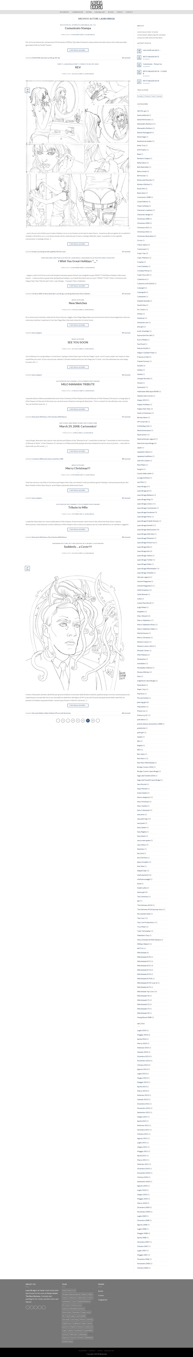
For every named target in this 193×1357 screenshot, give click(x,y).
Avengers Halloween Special (71, 1294)
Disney (139, 314)
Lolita (139, 599)
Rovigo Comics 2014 (145, 767)
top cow (73, 1338)
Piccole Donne (142, 698)
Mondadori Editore (144, 668)
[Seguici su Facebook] (154, 5)
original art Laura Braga (146, 681)
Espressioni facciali (144, 335)
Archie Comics (67, 1290)
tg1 (94, 25)
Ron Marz (141, 758)
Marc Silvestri (142, 616)
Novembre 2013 (143, 1060)
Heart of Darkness (144, 413)
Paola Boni (141, 685)
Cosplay (140, 262)
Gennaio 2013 (142, 1099)
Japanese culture (143, 452)
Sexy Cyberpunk (143, 810)
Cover (74, 1301)
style (153, 96)
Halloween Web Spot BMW (148, 391)
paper (84, 1323)
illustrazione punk (144, 430)
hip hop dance (142, 417)
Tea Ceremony (142, 896)
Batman (84, 1294)
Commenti (126, 58)
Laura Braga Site (143, 547)
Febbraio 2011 (143, 1164)
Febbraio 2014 (143, 1048)
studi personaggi (143, 879)
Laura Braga (107, 18)
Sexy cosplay (142, 806)
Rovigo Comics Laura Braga (147, 771)
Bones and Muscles (144, 180)
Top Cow (140, 918)
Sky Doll (140, 853)
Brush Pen (141, 188)
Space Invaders (143, 862)
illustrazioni (61, 381)
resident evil (88, 1327)
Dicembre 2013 (143, 1056)
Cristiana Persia (143, 271)
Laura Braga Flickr (144, 516)
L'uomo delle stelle (144, 473)
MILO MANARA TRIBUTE (78, 384)
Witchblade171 (143, 1000)
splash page (82, 1334)
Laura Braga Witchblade (146, 568)
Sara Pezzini (141, 784)
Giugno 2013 (142, 1078)
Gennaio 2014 (142, 1052)
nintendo (89, 1319)
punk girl (140, 732)
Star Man (140, 866)
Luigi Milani (141, 607)
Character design (143, 214)
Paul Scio (140, 694)
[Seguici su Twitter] (160, 5)
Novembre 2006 (143, 1263)
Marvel (82, 1319)
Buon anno (141, 193)
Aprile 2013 (141, 1086)
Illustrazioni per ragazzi (146, 439)
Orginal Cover (67, 1323)
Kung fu (140, 469)
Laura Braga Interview (145, 534)
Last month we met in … (152, 50)
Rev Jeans (95, 64)
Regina (139, 745)
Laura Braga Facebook (146, 512)
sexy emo (140, 814)
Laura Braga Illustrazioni (91, 258)
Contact (129, 12)
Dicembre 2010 (143, 1168)
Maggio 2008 (142, 1233)
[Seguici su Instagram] (157, 5)
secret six (65, 1334)
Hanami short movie (145, 396)
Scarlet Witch (88, 1330)
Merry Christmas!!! (77, 468)
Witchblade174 (143, 1013)
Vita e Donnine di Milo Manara (88, 381)
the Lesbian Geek (143, 914)
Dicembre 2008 (143, 1220)
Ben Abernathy (143, 167)
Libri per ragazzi (143, 577)
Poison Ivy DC (142, 715)
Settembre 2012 (143, 1112)
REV (90, 64)
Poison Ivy (141, 711)
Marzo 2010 (142, 1203)
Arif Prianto (141, 150)
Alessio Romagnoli (144, 132)
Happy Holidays (143, 404)
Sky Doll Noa (142, 857)
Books (111, 12)
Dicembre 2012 (143, 1104)
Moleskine (141, 659)
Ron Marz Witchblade (145, 763)
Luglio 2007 (141, 1250)
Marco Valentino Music (146, 624)
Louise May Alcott (144, 603)
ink (63, 1316)
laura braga (74, 1319)
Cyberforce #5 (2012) (145, 283)
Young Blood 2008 (144, 1017)
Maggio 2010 (142, 1199)
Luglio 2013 (141, 1073)
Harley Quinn (67, 1312)
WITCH (140, 948)
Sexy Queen (141, 827)
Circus (139, 240)
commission (66, 1301)
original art (76, 1323)
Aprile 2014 (141, 1039)
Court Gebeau (142, 266)
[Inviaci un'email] (163, 5)
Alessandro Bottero (60, 543)
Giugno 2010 (142, 1194)
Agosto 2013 (142, 1069)
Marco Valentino (108, 258)
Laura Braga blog (143, 499)
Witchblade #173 (144, 970)
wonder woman (67, 1341)
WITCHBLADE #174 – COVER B (155, 72)
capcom (65, 1298)
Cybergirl (141, 288)
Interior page (70, 1316)
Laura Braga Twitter (145, 560)
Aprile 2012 (141, 1121)
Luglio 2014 (141, 1030)
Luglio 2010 (141, 1190)
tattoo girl (141, 892)
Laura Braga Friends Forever (148, 521)
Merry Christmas (143, 637)
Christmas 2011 (143, 227)
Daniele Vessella (143, 301)
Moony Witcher (143, 672)
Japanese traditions (144, 456)
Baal (139, 154)
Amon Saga (141, 137)
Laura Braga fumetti (72, 64)
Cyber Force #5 (143, 275)
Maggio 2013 (142, 1082)
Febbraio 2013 (143, 1095)
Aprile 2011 (141, 1155)
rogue (64, 1330)
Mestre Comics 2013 (145, 646)
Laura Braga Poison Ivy (146, 542)
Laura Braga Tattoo (144, 555)
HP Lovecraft (88, 543)
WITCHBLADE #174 (151, 81)
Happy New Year (143, 409)
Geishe (139, 374)
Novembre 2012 (143, 1108)
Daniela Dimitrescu (84, 1301)
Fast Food (141, 344)
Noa (139, 676)
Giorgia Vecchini (143, 378)
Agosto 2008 (142, 1225)
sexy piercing (142, 819)
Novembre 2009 (143, 1212)
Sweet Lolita (142, 888)
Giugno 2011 (142, 1147)
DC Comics (66, 1305)
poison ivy (66, 1327)
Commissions (77, 12)
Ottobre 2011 (142, 1134)
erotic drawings (143, 331)
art (74, 1290)
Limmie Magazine (144, 581)
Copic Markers (143, 258)
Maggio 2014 (142, 1035)
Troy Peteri (141, 927)
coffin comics (82, 1298)
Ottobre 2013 (142, 1065)
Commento (146, 66)
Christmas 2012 (143, 232)
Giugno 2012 (142, 1117)
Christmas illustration (61, 258)
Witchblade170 (143, 996)
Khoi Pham (141, 465)
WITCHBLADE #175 (151, 56)
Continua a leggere (78, 50)
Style (139, 883)
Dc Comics (141, 309)
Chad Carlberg (142, 206)
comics (90, 1298)
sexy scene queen (143, 840)
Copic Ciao (141, 253)
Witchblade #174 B (144, 978)
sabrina (70, 1330)
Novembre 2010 (143, 1173)
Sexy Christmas (143, 801)
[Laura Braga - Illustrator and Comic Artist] (96, 5)
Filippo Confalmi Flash (145, 353)
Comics (120, 12)
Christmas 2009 (143, 223)
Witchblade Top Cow (145, 991)
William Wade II (143, 944)
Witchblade (141, 952)
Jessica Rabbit (81, 1316)
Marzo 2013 (142, 1091)
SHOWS (89, 12)
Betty (90, 1294)
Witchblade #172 (144, 965)
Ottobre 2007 (142, 1246)
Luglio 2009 (141, 1216)
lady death (66, 1319)
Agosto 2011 (142, 1138)
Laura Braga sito (143, 551)
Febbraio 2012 (143, 1125)
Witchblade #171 (144, 961)
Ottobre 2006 (142, 1268)
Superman (66, 1338)
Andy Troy (141, 145)
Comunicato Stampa (78, 28)
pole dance (141, 719)
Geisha (139, 370)
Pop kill (73, 1327)
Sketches (140, 849)
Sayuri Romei (142, 788)
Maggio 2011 (142, 1151)
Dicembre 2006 (143, 1259)
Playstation (141, 707)
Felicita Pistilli (65, 25)
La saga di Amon (143, 478)
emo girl (140, 327)
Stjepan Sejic (142, 870)
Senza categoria (78, 300)
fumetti (60, 64)
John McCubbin (143, 460)
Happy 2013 (142, 400)
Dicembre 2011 (143, 1130)
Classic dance (142, 245)
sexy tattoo (141, 845)
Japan (139, 447)
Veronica (80, 1338)
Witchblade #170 (144, 957)
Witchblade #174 (144, 974)
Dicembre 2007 (143, 1242)
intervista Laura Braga (80, 25)
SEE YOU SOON (78, 342)
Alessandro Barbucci (145, 124)
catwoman (72, 1298)
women (159, 96)
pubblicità (84, 64)
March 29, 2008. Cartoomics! (77, 426)
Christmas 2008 (46, 258)
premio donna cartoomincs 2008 (84, 423)
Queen (139, 737)
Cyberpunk (141, 296)
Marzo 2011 (142, 1160)
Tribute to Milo (78, 507)
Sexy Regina (141, 832)
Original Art (99, 12)
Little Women (142, 594)
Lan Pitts (140, 482)
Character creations (144, 210)
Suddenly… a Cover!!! (78, 546)
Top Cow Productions (145, 922)
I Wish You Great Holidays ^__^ (78, 261)
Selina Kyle (73, 1334)
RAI (91, 25)
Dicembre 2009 (143, 1207)
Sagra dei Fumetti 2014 (146, 776)
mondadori (141, 663)
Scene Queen (142, 793)
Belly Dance (141, 163)
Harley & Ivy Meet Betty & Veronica (73, 1309)
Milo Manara (72, 381)
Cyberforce (141, 279)
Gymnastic (141, 387)
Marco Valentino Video (146, 629)
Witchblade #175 (144, 987)
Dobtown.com (142, 322)
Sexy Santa (141, 836)
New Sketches (78, 303)
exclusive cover (76, 1305)
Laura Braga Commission (146, 508)
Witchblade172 (143, 1004)
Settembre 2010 (143, 1181)
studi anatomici (143, 875)
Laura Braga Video (144, 564)
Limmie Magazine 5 (144, 586)
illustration (76, 1312)
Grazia (139, 383)
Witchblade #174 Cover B (147, 983)
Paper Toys (141, 689)
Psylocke (80, 1327)
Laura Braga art (143, 491)
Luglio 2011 (141, 1142)
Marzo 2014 (142, 1043)
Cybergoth (141, 292)
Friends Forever (143, 361)
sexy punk (141, 823)
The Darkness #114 (144, 905)
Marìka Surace (142, 633)
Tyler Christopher (144, 931)
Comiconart (141, 249)
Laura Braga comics (144, 504)
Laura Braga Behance (145, 495)
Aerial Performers (144, 119)
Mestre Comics (143, 642)
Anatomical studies (144, 141)
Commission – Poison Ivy (152, 64)
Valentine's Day (143, 935)
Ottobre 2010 (142, 1177)
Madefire (140, 611)
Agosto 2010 (142, 1186)
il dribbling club (143, 426)
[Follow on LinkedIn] (166, 5)
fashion (147, 96)
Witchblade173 (143, 1009)
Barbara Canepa (143, 158)
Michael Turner (143, 650)
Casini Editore (142, 201)
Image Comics (86, 1312)
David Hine (141, 305)
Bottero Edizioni (75, 543)
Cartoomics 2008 (65, 423)
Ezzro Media (142, 340)
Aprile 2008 (141, 1237)
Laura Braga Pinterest (145, 538)
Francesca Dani (143, 357)
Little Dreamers (143, 590)
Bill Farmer (141, 175)
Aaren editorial (143, 115)
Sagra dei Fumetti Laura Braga (148, 780)
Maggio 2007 (142, 1255)
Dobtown (141, 318)
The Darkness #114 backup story (150, 909)
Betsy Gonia (142, 171)
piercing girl (141, 702)
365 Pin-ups (141, 111)
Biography (64, 12)
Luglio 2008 (141, 1229)
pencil (90, 1323)
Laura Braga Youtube (145, 573)
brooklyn (140, 96)
